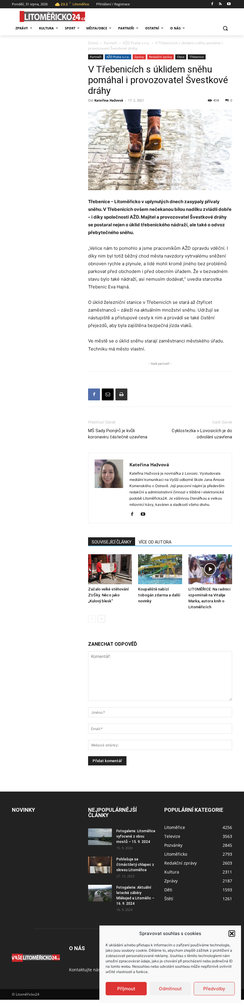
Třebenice (197, 57)
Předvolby (214, 988)
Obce (180, 57)
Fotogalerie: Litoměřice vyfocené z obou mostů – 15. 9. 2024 (135, 836)
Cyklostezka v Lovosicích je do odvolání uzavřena (202, 434)
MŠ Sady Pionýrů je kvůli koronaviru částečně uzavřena (117, 434)
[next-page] (101, 619)
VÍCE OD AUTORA (155, 542)
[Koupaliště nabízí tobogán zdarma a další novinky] (160, 569)
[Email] (108, 394)
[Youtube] (228, 4)
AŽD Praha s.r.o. (136, 42)
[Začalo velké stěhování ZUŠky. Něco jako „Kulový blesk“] (110, 569)
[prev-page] (92, 619)
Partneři (110, 42)
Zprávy (139, 57)
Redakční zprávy (160, 57)
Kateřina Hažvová (108, 100)
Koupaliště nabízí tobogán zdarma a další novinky (159, 595)
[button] (232, 933)
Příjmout (126, 988)
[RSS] (220, 4)
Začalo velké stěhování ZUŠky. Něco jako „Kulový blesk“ (108, 595)
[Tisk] (121, 394)
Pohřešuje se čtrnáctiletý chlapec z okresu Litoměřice (135, 864)
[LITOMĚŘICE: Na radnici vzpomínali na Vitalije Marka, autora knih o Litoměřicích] (210, 569)
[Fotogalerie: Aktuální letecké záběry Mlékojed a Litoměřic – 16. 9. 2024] (100, 893)
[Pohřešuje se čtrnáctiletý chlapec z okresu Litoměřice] (100, 865)
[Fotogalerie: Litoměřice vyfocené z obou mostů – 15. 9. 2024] (100, 836)
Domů (93, 42)
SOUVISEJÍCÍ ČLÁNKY (112, 542)
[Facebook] (212, 4)
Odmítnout (170, 988)
